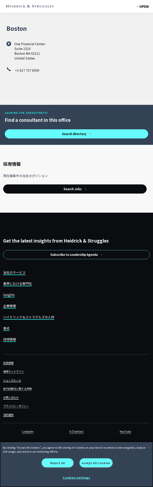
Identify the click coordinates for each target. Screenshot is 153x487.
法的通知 (8, 415)
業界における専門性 (17, 283)
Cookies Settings (76, 477)
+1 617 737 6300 (27, 70)
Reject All (57, 463)
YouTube (125, 431)
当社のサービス (14, 272)
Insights (9, 294)
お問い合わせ (11, 397)
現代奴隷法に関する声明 (17, 389)
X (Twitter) (76, 431)
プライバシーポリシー (16, 406)
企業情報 (9, 305)
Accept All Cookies (96, 463)
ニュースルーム (12, 380)
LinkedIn (27, 431)
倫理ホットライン (13, 371)
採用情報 (9, 339)
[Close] (148, 447)
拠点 (6, 328)
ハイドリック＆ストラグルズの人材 (28, 317)
